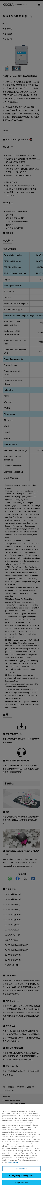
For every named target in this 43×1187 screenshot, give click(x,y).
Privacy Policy (13, 1162)
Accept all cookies (21, 1182)
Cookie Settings (21, 1169)
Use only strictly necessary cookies (21, 1176)
